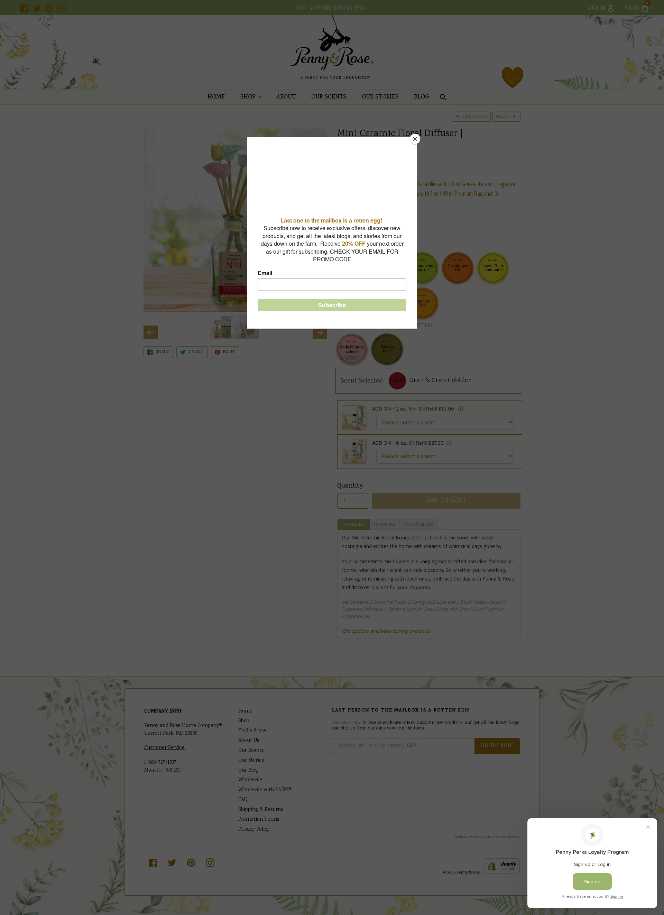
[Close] (415, 139)
